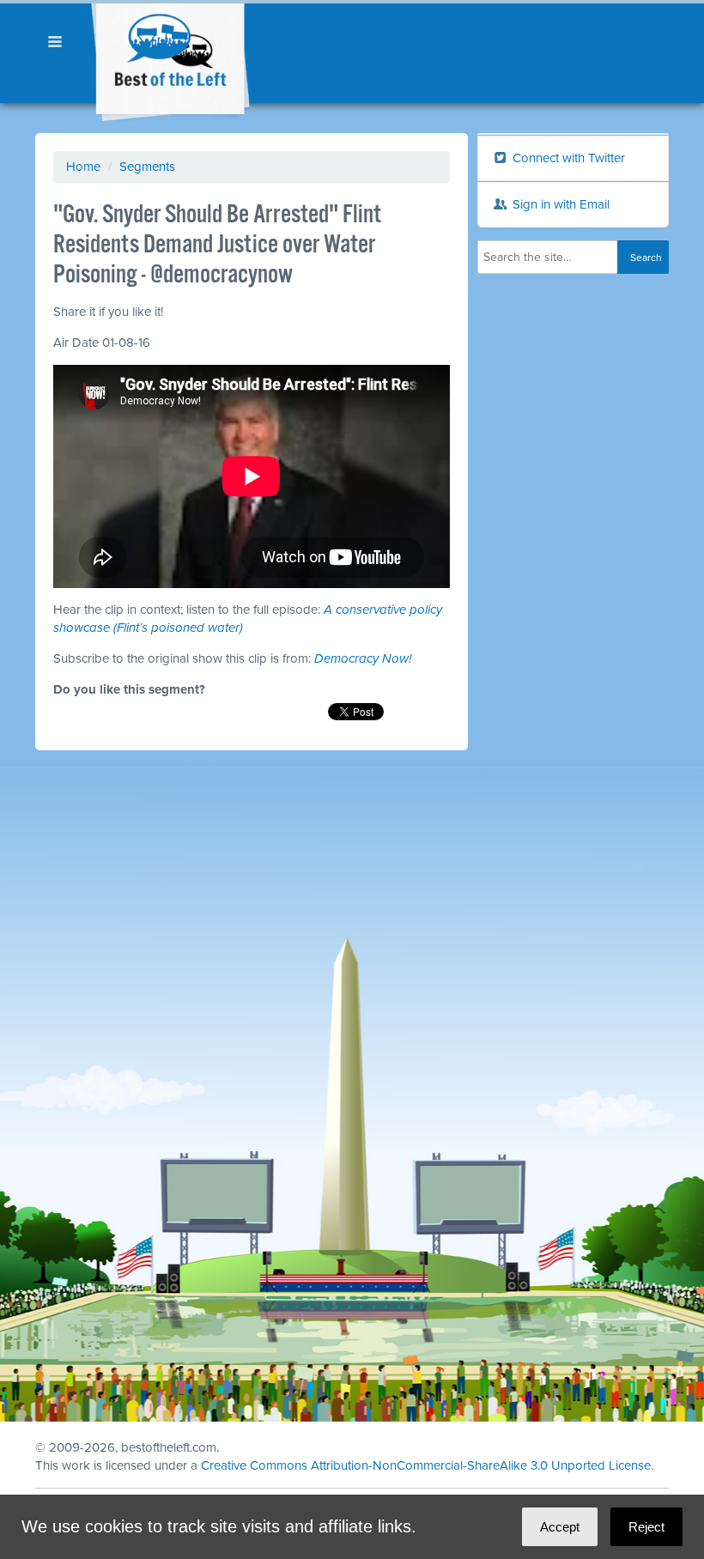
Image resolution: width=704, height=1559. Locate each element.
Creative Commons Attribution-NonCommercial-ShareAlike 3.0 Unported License (426, 1465)
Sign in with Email (559, 204)
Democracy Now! (362, 658)
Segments (147, 166)
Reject (646, 1527)
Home (83, 166)
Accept (560, 1527)
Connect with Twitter (567, 158)
